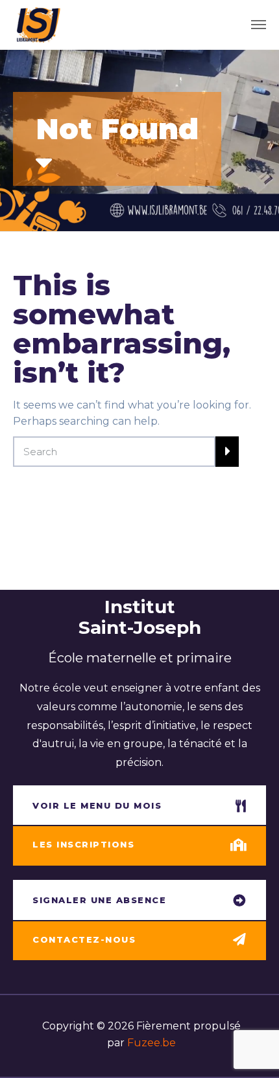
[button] (139, 806)
